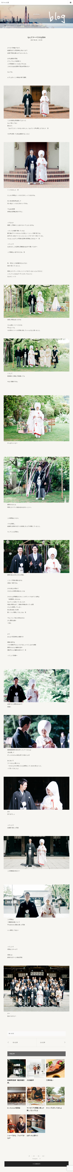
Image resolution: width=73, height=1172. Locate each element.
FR (38, 1156)
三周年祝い (49, 1080)
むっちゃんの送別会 (13, 1108)
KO (43, 1156)
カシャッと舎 (5, 2)
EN (34, 1156)
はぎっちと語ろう (32, 1135)
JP (29, 1156)
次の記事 (42, 1042)
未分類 (40, 40)
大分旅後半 (30, 1080)
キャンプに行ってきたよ (54, 1108)
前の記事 (15, 1042)
